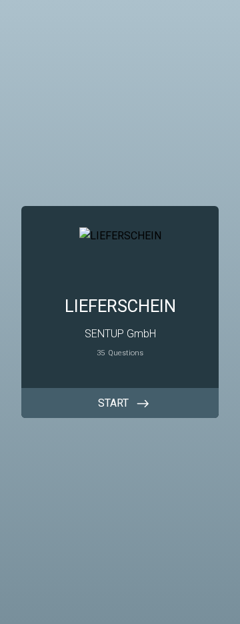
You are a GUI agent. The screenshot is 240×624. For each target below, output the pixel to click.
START (113, 403)
